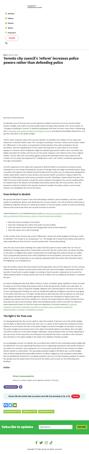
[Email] (20, 387)
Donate (75, 396)
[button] (44, 44)
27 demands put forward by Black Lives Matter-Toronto (28, 131)
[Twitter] (10, 405)
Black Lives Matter (12, 411)
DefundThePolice (46, 411)
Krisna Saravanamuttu (23, 376)
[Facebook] (6, 405)
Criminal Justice (29, 411)
